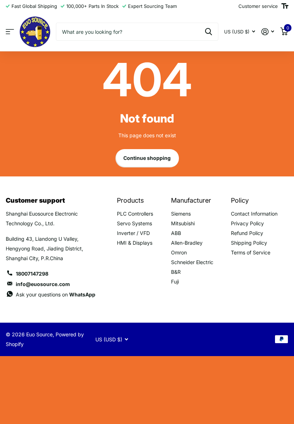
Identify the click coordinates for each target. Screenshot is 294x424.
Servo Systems (134, 223)
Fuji (175, 281)
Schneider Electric (192, 262)
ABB (176, 233)
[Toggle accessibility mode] (284, 6)
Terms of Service (250, 252)
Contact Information (254, 214)
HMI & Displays (134, 243)
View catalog (10, 32)
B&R (176, 272)
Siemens (181, 214)
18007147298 (32, 274)
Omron (179, 252)
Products (130, 200)
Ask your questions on (55, 294)
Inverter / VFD (133, 233)
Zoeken (208, 32)
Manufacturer (191, 200)
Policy (240, 200)
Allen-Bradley (187, 243)
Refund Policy (247, 233)
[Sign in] (267, 32)
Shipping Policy (249, 243)
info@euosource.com (43, 284)
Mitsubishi (183, 223)
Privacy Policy (247, 223)
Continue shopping (147, 158)
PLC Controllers (135, 214)
